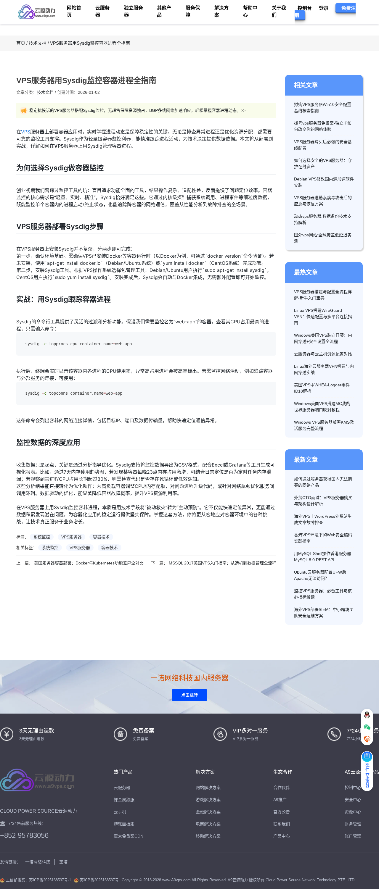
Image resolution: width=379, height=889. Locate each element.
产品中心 (281, 836)
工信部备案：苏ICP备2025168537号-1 (38, 880)
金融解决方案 (208, 811)
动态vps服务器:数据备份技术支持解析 (322, 219)
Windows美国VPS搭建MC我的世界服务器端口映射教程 (322, 406)
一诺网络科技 (37, 861)
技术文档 (37, 43)
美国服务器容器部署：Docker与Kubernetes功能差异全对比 (89, 563)
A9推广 (280, 799)
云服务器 (122, 787)
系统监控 (41, 537)
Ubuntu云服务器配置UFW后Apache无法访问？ (320, 575)
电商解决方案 (208, 824)
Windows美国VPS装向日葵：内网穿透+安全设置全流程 (323, 338)
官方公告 (281, 811)
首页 (20, 43)
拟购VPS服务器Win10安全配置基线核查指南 (322, 107)
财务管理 (353, 824)
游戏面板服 (124, 824)
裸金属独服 (124, 799)
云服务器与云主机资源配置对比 (323, 353)
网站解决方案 (208, 787)
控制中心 (353, 787)
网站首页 (74, 11)
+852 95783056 (24, 835)
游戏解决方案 (208, 799)
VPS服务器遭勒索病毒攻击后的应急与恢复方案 (323, 200)
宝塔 (63, 861)
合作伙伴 (281, 787)
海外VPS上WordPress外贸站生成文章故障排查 (323, 519)
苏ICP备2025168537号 (99, 880)
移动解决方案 (208, 836)
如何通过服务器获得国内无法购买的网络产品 (323, 482)
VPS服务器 (71, 537)
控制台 (305, 8)
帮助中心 (250, 11)
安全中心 (353, 799)
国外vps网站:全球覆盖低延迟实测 (322, 238)
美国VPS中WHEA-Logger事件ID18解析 (322, 388)
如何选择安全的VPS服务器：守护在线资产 (323, 163)
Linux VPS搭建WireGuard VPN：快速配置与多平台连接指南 (323, 316)
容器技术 (101, 537)
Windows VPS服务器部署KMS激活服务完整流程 (324, 425)
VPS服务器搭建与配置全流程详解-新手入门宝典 (323, 294)
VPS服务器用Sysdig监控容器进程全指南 (90, 43)
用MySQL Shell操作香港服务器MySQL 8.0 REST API (322, 556)
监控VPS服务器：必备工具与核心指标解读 (323, 593)
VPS (25, 132)
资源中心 (353, 811)
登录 (323, 8)
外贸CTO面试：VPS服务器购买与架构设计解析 (323, 500)
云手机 (120, 811)
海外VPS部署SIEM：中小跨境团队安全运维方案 (324, 612)
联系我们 (281, 824)
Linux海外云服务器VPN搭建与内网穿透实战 (324, 369)
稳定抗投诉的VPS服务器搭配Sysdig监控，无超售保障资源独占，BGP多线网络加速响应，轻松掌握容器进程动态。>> (137, 110)
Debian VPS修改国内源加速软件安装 (324, 182)
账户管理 (353, 836)
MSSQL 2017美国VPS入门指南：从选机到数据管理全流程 (222, 563)
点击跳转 (189, 695)
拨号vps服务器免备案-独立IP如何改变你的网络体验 (322, 126)
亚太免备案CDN (128, 836)
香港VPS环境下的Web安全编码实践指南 (323, 538)
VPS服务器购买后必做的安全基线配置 (323, 144)
